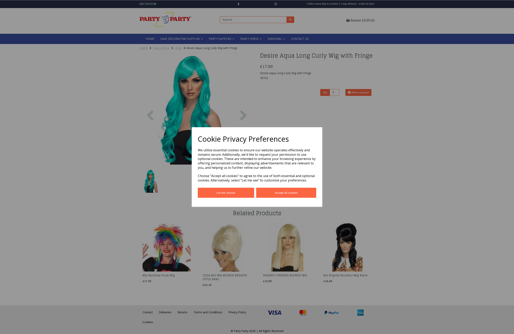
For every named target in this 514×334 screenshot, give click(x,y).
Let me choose (225, 192)
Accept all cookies (286, 192)
